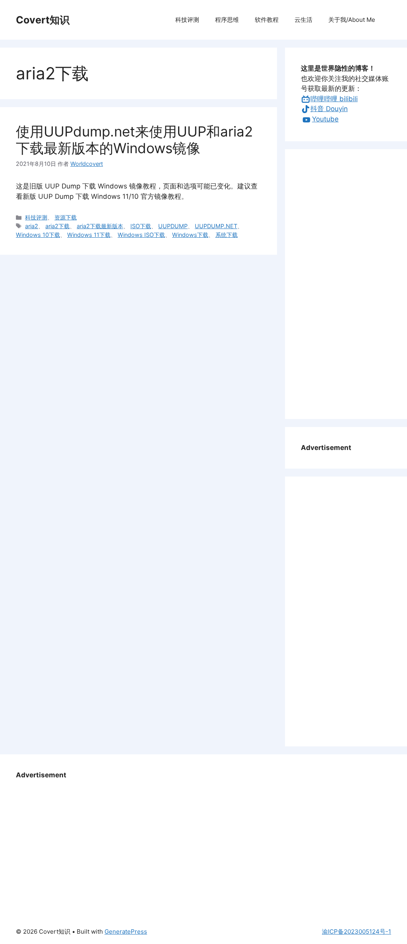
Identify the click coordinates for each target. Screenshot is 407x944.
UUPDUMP (173, 226)
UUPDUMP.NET (216, 226)
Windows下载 (190, 234)
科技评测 (187, 19)
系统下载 (226, 234)
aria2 (31, 226)
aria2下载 (57, 226)
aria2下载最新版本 (100, 226)
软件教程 (267, 19)
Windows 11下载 (88, 234)
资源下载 (65, 217)
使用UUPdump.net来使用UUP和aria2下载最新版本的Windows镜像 (134, 139)
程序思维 (227, 19)
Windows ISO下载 (141, 234)
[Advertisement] (346, 284)
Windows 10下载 (38, 234)
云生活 (303, 19)
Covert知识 (43, 20)
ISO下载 (140, 226)
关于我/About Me (351, 19)
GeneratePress (126, 931)
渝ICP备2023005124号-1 (356, 931)
